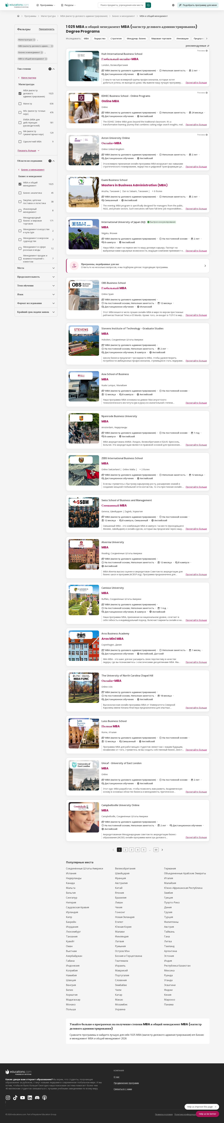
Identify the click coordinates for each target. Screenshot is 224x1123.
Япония (119, 892)
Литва (168, 941)
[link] (154, 16)
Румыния (120, 946)
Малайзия (170, 883)
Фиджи (168, 990)
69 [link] (156, 849)
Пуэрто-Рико (172, 902)
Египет (119, 922)
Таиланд (169, 946)
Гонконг (120, 912)
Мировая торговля (161, 38)
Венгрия (71, 985)
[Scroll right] (207, 38)
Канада (70, 883)
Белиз (69, 990)
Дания (168, 907)
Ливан (119, 902)
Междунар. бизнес (136, 38)
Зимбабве (121, 985)
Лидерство (99, 38)
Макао (119, 999)
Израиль (120, 965)
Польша (71, 1009)
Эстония (169, 956)
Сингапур (71, 897)
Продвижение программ (126, 1083)
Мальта (70, 888)
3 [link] (131, 849)
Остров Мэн (122, 951)
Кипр (69, 917)
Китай (118, 888)
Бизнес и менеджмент (32, 169)
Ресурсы (69, 5)
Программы (46, 5)
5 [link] (143, 849)
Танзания (71, 936)
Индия (168, 960)
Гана (167, 936)
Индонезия (72, 965)
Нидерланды (73, 878)
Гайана (70, 960)
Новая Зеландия (124, 917)
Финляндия (121, 936)
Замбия (168, 892)
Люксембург (73, 931)
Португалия (122, 975)
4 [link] (137, 849)
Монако (71, 1004)
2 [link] (125, 849)
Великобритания (125, 868)
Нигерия (71, 902)
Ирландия (72, 912)
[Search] (148, 5)
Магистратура (28, 77)
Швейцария (122, 873)
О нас (116, 1076)
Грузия (168, 912)
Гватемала (121, 960)
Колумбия (72, 970)
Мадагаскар (73, 999)
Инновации (182, 38)
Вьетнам (71, 951)
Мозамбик (121, 1004)
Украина (120, 1009)
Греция (168, 897)
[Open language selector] (173, 5)
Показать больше (27, 150)
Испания (71, 873)
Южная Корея (123, 926)
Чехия (118, 907)
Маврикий (121, 970)
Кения (167, 994)
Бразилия (120, 897)
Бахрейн (71, 922)
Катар (118, 994)
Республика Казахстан (177, 965)
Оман (69, 946)
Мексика (169, 970)
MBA (86, 38)
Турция (168, 917)
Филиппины (171, 922)
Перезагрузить (46, 29)
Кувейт (70, 941)
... (150, 849)
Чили (118, 990)
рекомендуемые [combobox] (196, 45)
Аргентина (170, 951)
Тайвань (169, 931)
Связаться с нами (123, 1089)
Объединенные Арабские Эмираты (185, 873)
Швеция (71, 980)
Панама (168, 1004)
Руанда (168, 975)
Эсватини (170, 985)
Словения (121, 980)
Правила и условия (164, 1114)
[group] (151, 38)
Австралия (121, 883)
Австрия (169, 926)
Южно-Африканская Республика (183, 888)
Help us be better (207, 1113)
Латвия (119, 941)
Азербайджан (74, 956)
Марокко (169, 999)
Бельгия (71, 892)
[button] (26, 40)
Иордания (72, 926)
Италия (168, 878)
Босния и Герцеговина (128, 956)
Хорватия (71, 994)
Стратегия (116, 38)
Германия (170, 868)
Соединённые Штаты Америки (84, 868)
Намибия (71, 975)
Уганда (168, 980)
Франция (120, 878)
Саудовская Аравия (77, 907)
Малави (119, 931)
